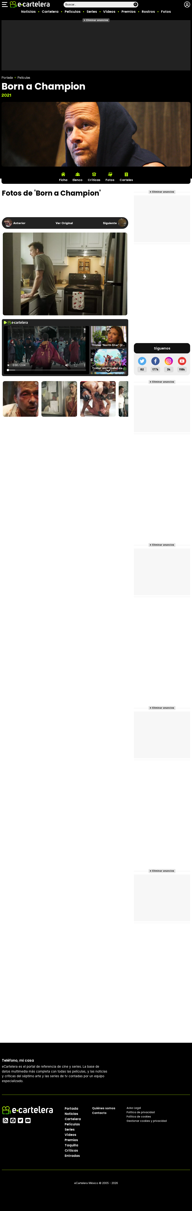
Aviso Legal (134, 1108)
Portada (7, 77)
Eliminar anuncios (97, 20)
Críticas (71, 1150)
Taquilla (71, 1145)
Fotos (166, 11)
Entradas (72, 1155)
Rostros (148, 11)
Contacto (99, 1113)
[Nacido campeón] (20, 399)
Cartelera (50, 11)
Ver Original (64, 223)
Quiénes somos (103, 1108)
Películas (72, 11)
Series (92, 11)
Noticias (28, 11)
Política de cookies (139, 1116)
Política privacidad (141, 1112)
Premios (129, 11)
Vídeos (109, 11)
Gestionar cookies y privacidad (147, 1121)
